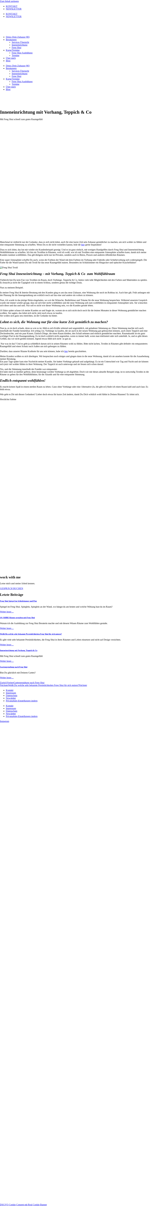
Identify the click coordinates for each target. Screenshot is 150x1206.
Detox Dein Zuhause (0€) (18, 37)
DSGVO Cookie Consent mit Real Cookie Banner (23, 1204)
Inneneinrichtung (19, 45)
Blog (8, 60)
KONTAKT (11, 6)
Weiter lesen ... (7, 611)
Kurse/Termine (13, 50)
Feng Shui (16, 47)
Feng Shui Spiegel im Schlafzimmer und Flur (18, 601)
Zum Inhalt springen (9, 1)
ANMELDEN (39, 1168)
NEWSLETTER (14, 9)
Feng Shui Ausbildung (22, 53)
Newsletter (11, 698)
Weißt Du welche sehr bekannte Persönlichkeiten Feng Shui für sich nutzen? (31, 634)
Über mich (11, 58)
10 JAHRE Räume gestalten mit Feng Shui (17, 617)
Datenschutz (11, 695)
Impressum (11, 693)
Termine (15, 55)
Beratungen (11, 39)
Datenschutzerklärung (27, 1141)
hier (83, 244)
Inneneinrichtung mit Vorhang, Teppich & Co (18, 650)
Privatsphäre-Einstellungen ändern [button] (22, 701)
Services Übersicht (20, 42)
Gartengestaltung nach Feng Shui (13, 667)
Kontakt (9, 690)
